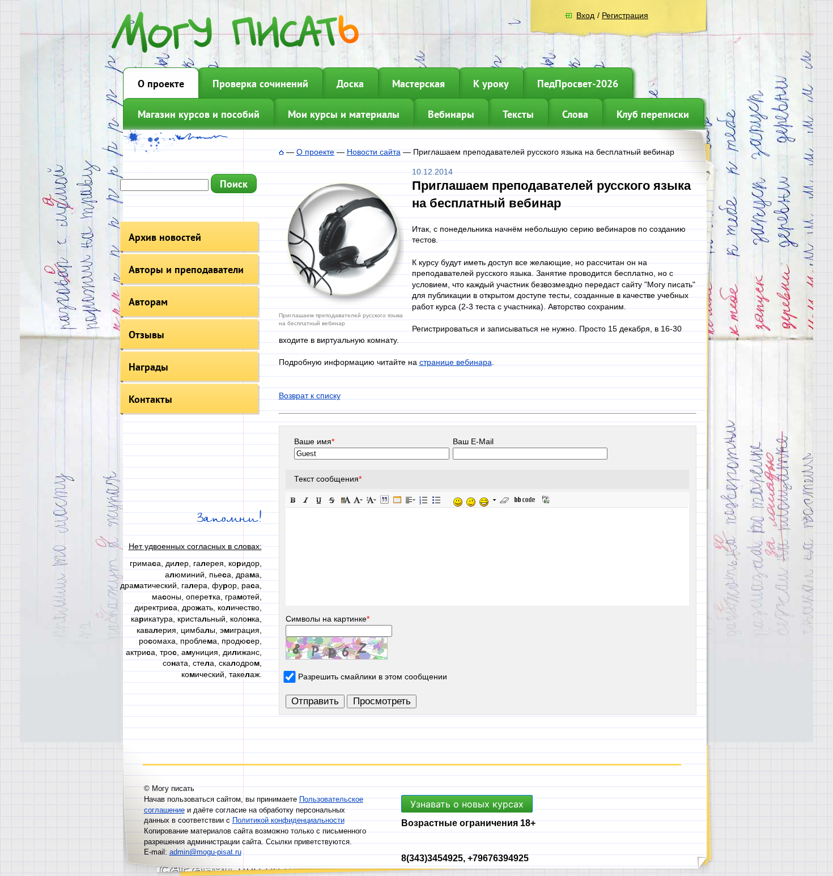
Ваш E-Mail (473, 441)
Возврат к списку (310, 395)
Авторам (148, 301)
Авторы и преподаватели (186, 269)
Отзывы (146, 334)
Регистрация (625, 15)
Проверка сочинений (260, 83)
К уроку (491, 83)
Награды (148, 366)
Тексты (518, 114)
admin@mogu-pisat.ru (205, 852)
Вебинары (451, 114)
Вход (585, 15)
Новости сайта (374, 151)
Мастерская (418, 83)
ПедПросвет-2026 (577, 83)
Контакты (150, 399)
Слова (575, 114)
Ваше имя (314, 441)
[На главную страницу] (281, 151)
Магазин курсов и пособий (199, 114)
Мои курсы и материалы (344, 114)
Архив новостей (165, 237)
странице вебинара (455, 362)
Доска (350, 83)
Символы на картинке (327, 618)
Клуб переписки (653, 114)
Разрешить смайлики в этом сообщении (372, 676)
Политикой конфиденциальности (288, 820)
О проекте (161, 83)
